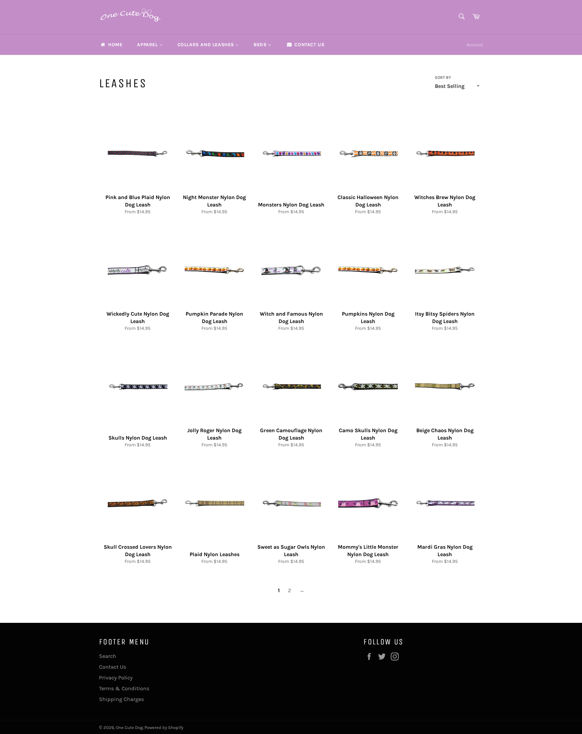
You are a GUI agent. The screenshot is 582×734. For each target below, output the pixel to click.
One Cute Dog (129, 727)
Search (107, 656)
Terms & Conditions (124, 688)
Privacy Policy (116, 677)
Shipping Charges (121, 699)
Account (474, 44)
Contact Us (112, 667)
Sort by (443, 77)
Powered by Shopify (163, 727)
